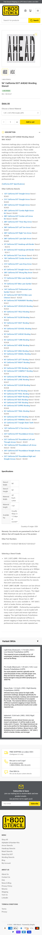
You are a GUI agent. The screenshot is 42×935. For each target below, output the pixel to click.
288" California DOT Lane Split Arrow (17, 239)
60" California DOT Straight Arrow (16, 270)
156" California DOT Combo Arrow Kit (18, 258)
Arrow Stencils (7, 846)
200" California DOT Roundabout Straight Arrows (22, 451)
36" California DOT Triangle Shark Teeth (18, 423)
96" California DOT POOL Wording (16, 394)
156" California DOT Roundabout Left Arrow (20, 445)
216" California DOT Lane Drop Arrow (18, 264)
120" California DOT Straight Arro (16, 194)
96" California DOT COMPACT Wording (18, 371)
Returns (4, 889)
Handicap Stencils (8, 849)
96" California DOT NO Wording (15, 391)
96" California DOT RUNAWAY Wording (18, 301)
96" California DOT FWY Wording (16, 403)
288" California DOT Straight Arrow (17, 205)
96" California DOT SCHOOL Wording (17, 329)
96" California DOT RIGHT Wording (17, 363)
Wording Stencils (8, 857)
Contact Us (6, 877)
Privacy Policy (7, 886)
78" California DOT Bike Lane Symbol (17, 284)
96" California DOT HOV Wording (16, 417)
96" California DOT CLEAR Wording (17, 385)
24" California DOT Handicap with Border (19, 244)
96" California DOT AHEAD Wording (17, 334)
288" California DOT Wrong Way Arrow (18, 273)
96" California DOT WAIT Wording (16, 323)
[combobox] (21, 20)
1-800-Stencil (6, 79)
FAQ (3, 880)
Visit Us (5, 895)
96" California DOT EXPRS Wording (17, 406)
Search (36, 20)
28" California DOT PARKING (14, 420)
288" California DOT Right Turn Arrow (17, 233)
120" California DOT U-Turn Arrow (16, 428)
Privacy (4, 912)
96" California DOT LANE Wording (16, 380)
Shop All (5, 840)
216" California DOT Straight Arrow (17, 199)
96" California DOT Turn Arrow (15, 255)
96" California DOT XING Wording (16, 351)
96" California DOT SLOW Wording (16, 317)
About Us (5, 874)
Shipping (5, 892)
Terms (4, 909)
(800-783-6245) (20, 765)
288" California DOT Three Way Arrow (18, 222)
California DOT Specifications (13, 184)
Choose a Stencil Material (11, 109)
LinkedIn (5, 898)
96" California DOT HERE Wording (16, 345)
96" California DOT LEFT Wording (16, 360)
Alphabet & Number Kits (10, 843)
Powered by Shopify (28, 924)
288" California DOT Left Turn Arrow (17, 227)
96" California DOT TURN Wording (16, 340)
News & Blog (6, 883)
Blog (3, 860)
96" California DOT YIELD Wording (16, 312)
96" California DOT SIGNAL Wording (17, 354)
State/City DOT (7, 854)
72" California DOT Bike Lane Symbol (17, 278)
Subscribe (34, 804)
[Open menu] (37, 10)
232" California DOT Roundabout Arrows (19, 434)
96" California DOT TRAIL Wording (16, 411)
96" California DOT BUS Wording (16, 400)
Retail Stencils (7, 851)
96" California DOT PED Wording (16, 368)
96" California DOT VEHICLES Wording (18, 306)
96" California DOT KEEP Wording (16, 397)
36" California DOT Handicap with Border (19, 250)
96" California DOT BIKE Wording (16, 377)
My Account (6, 863)
